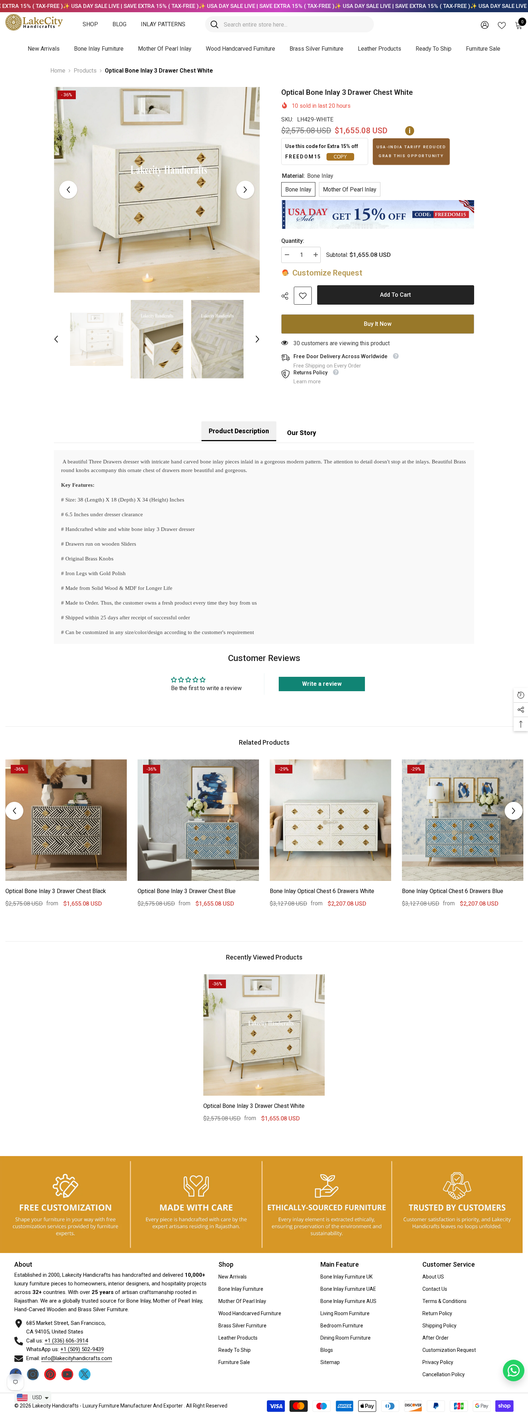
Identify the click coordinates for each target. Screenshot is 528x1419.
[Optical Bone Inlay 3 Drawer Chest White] (264, 1035)
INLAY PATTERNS (163, 24)
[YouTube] (67, 1374)
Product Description (239, 431)
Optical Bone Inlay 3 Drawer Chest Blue (187, 891)
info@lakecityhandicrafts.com (76, 1358)
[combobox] (296, 24)
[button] (68, 190)
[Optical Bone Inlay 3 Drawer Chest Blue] (198, 820)
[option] (157, 190)
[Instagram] (33, 1374)
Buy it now (378, 323)
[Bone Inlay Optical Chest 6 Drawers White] (330, 820)
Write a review (322, 683)
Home (57, 70)
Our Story (301, 432)
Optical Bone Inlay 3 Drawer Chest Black (55, 891)
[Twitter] (85, 1374)
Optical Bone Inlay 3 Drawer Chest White (254, 1106)
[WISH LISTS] (502, 25)
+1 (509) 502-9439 (82, 1349)
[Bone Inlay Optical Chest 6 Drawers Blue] (462, 820)
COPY (340, 157)
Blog (119, 24)
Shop (90, 24)
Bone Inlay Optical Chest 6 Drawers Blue (452, 891)
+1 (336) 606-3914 (66, 1340)
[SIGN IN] (485, 24)
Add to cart (395, 295)
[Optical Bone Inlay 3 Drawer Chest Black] (66, 820)
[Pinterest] (50, 1374)
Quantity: (292, 240)
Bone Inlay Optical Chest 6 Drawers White (322, 891)
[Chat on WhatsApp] (513, 1370)
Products (85, 70)
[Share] (287, 296)
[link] (303, 296)
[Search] (289, 24)
